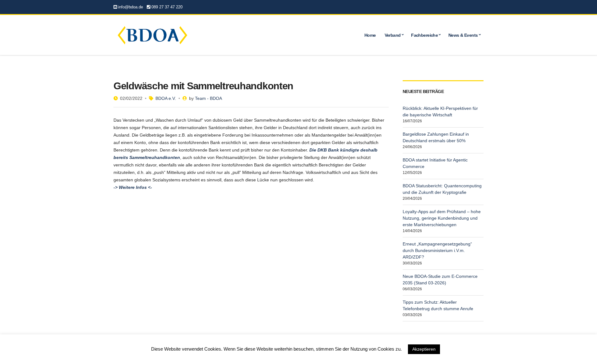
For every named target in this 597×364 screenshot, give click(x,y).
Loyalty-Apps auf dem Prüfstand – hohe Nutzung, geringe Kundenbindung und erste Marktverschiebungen (442, 218)
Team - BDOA (208, 98)
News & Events (463, 35)
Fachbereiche (424, 35)
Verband (393, 35)
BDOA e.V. (165, 98)
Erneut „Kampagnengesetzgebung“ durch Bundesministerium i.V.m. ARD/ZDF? (437, 250)
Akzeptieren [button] (424, 349)
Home (370, 35)
